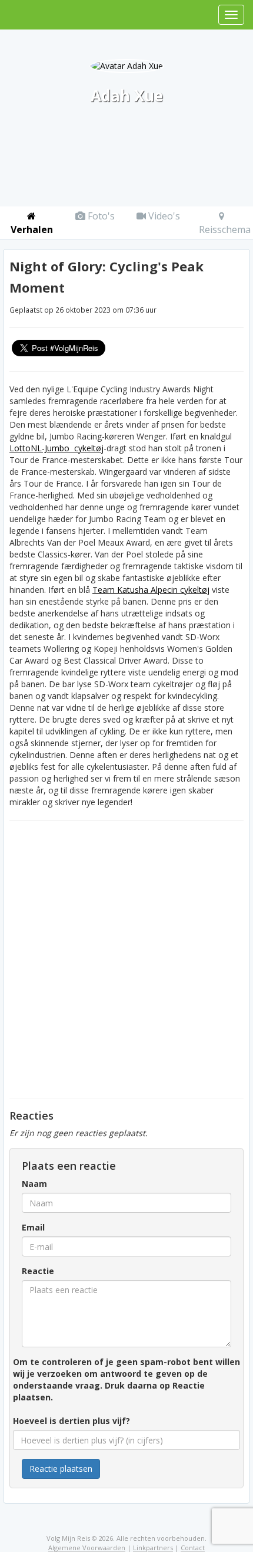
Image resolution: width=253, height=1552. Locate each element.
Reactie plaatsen (60, 1468)
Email (33, 1227)
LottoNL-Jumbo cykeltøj (56, 448)
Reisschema (225, 229)
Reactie (38, 1271)
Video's (163, 215)
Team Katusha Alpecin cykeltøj (150, 589)
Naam (34, 1183)
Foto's (100, 215)
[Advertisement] (126, 959)
